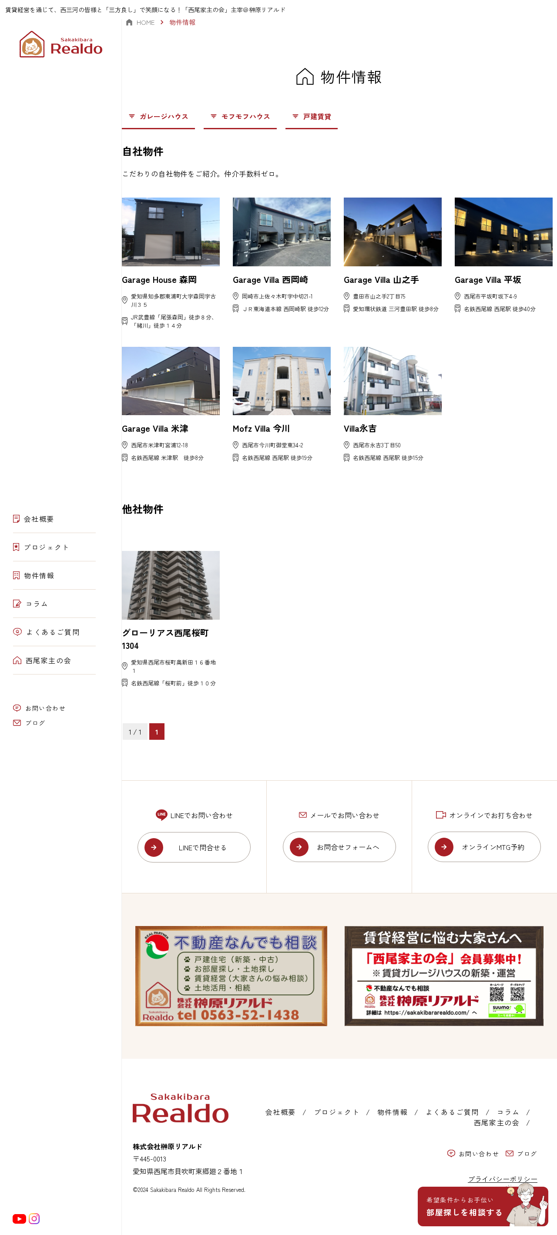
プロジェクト (46, 547)
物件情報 (39, 575)
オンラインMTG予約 (493, 847)
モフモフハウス (245, 116)
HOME (145, 22)
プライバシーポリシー (502, 1179)
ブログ (35, 722)
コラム (37, 603)
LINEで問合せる (203, 847)
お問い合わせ (45, 708)
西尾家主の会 (49, 660)
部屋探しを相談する (464, 1206)
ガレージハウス (164, 116)
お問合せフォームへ (348, 847)
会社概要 (39, 518)
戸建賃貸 (317, 116)
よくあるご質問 (53, 632)
